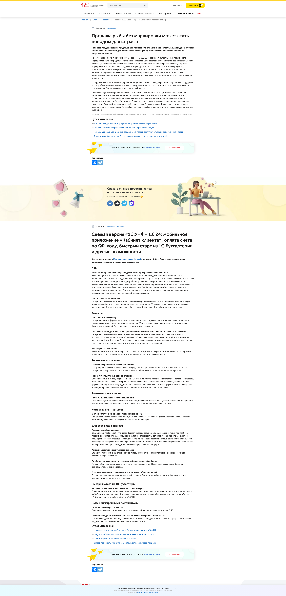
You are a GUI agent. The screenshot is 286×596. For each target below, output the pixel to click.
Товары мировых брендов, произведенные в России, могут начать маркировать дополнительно (139, 132)
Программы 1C (88, 13)
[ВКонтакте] (94, 162)
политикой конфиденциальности (147, 592)
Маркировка (165, 13)
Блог (199, 13)
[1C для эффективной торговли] (94, 5)
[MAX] (131, 203)
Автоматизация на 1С (145, 13)
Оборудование (122, 13)
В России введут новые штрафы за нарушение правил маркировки (125, 123)
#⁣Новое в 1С (121, 226)
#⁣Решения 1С (111, 226)
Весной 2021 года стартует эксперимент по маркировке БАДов (124, 127)
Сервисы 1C (105, 13)
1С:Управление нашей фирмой (127, 259)
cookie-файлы (132, 588)
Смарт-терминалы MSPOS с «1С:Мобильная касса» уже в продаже (125, 543)
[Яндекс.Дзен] (117, 203)
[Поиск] (145, 5)
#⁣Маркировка (111, 28)
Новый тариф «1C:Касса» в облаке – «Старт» (115, 538)
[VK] (110, 203)
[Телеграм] (124, 203)
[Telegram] (100, 162)
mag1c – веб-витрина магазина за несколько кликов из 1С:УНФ (124, 534)
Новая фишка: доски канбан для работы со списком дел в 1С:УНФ (125, 530)
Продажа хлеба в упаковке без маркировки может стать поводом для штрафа (131, 136)
